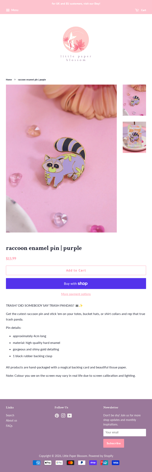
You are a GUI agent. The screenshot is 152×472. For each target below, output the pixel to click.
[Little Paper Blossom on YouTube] (69, 416)
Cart (143, 10)
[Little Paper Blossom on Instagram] (63, 416)
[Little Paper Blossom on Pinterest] (57, 416)
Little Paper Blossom (75, 456)
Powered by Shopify (101, 456)
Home (9, 79)
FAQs (9, 425)
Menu (14, 10)
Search (10, 415)
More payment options (76, 294)
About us (11, 420)
